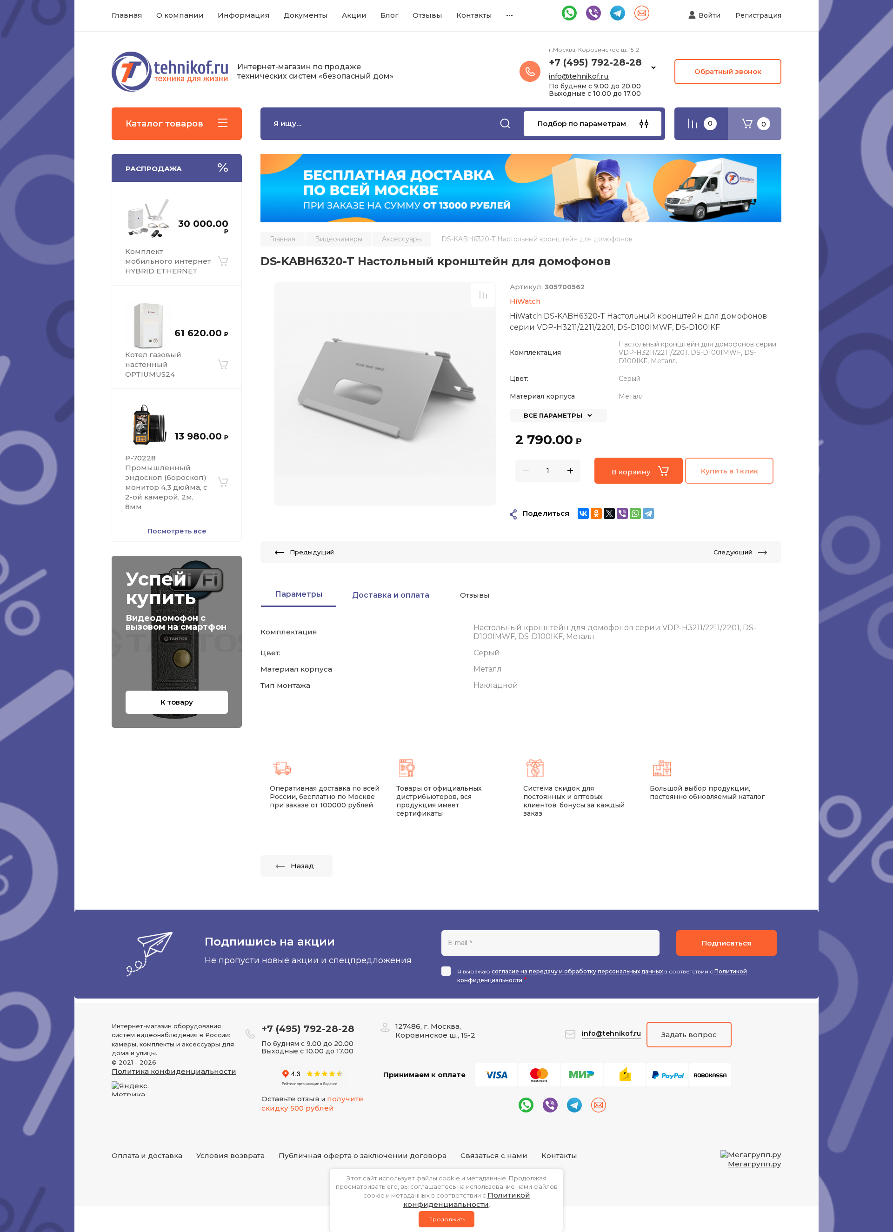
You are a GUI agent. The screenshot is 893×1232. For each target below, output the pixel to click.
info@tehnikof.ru (579, 76)
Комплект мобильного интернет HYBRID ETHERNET (168, 261)
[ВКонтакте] (583, 513)
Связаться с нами (493, 1155)
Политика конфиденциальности (174, 1071)
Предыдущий (312, 552)
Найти (505, 123)
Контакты (559, 1155)
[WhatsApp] (635, 513)
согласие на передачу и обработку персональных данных (577, 971)
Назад (302, 865)
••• (509, 15)
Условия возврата (230, 1155)
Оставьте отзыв (290, 1098)
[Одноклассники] (596, 513)
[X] (609, 513)
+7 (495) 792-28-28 (595, 62)
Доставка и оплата (390, 595)
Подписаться (727, 943)
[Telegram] (648, 513)
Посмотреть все (177, 531)
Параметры (298, 594)
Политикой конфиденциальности (466, 1200)
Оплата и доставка (147, 1155)
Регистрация (758, 15)
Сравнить (483, 295)
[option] (385, 394)
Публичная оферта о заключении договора (362, 1155)
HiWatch (525, 301)
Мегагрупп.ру (754, 1163)
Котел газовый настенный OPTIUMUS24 (153, 364)
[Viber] (622, 513)
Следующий (732, 552)
